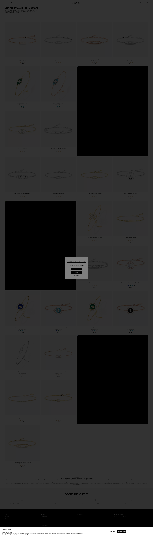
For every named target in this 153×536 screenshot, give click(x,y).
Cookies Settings (112, 531)
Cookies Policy (26, 534)
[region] (76, 531)
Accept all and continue (122, 531)
